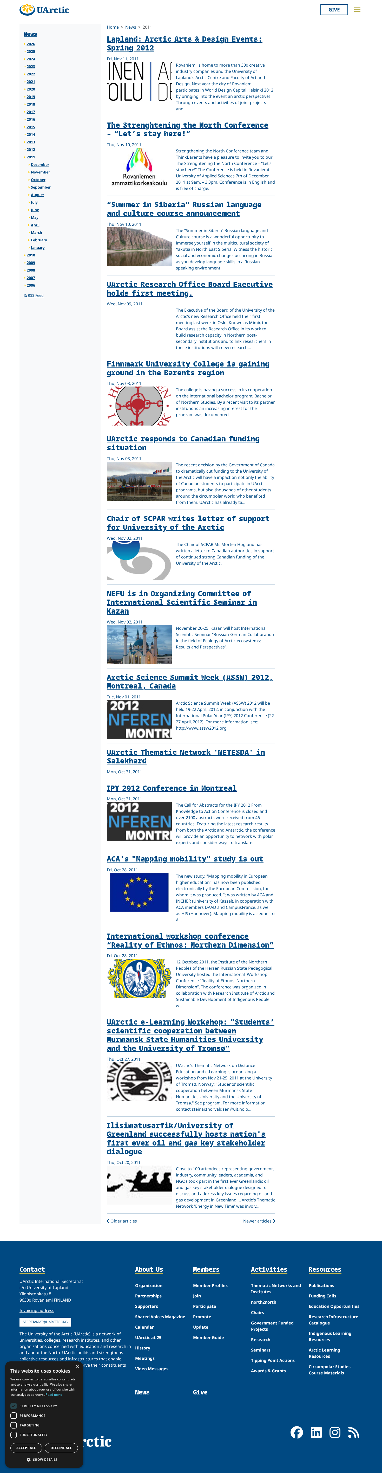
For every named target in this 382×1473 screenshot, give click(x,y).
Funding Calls (322, 1296)
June (35, 209)
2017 (31, 111)
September (41, 187)
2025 (31, 51)
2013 (31, 141)
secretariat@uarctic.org (45, 1322)
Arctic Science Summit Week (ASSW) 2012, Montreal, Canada (190, 681)
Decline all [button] (61, 1448)
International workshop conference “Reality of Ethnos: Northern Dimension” (190, 940)
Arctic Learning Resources (324, 1353)
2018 (31, 104)
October (38, 179)
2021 (31, 81)
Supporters (146, 1306)
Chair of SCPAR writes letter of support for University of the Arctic (188, 522)
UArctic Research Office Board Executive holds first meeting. (190, 288)
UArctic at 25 (148, 1337)
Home (113, 27)
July (34, 202)
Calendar (144, 1327)
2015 (31, 126)
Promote (202, 1317)
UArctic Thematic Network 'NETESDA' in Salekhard (186, 756)
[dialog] (44, 1414)
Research (260, 1339)
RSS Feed (35, 295)
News (130, 27)
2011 (31, 157)
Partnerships (148, 1296)
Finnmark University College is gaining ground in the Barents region (188, 368)
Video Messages (151, 1369)
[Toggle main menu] (357, 9)
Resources (325, 1270)
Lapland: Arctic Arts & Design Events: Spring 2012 (184, 43)
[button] (44, 1459)
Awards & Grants (268, 1371)
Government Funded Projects (272, 1326)
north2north (263, 1302)
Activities (269, 1270)
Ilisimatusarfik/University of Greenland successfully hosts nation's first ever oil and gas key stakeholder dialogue (186, 1138)
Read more (53, 1394)
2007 (31, 277)
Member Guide (208, 1337)
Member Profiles (210, 1285)
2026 (31, 43)
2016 (31, 119)
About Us (149, 1270)
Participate (204, 1306)
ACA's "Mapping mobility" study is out (185, 858)
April (35, 224)
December (40, 164)
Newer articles (257, 1221)
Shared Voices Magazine (160, 1317)
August (37, 194)
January (38, 247)
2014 (31, 134)
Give (334, 9)
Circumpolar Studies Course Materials (330, 1370)
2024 (31, 58)
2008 (31, 270)
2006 (31, 285)
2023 (31, 66)
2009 (31, 262)
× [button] (77, 1367)
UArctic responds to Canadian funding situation (183, 443)
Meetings (145, 1358)
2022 (31, 74)
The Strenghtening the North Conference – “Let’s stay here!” (187, 129)
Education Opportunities (334, 1306)
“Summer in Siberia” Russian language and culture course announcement (184, 208)
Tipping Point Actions (273, 1360)
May (34, 217)
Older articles (123, 1221)
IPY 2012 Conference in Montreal (172, 788)
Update (200, 1327)
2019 (31, 96)
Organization (148, 1285)
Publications (321, 1285)
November (40, 172)
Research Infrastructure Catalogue (333, 1320)
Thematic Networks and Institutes (276, 1289)
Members (206, 1270)
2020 (31, 89)
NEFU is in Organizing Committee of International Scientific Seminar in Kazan (182, 601)
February (39, 239)
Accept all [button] (26, 1448)
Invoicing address (36, 1310)
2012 (31, 149)
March (36, 232)
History (142, 1348)
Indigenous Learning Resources (330, 1336)
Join (197, 1296)
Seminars (261, 1350)
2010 (31, 255)
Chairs (257, 1312)
